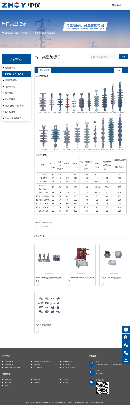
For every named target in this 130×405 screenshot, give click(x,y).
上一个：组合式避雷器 (43, 222)
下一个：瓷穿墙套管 (42, 226)
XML (74, 402)
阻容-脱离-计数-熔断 (14, 105)
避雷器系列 (10, 67)
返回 (118, 70)
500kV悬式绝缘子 (13, 118)
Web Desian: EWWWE (94, 402)
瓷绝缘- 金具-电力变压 (45, 32)
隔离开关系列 (11, 80)
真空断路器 (10, 112)
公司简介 (8, 379)
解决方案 (8, 382)
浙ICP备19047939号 (63, 402)
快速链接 (6, 374)
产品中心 (27, 32)
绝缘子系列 (10, 86)
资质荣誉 (37, 379)
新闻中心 (37, 382)
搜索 (123, 57)
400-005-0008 (101, 374)
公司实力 (8, 386)
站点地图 (80, 402)
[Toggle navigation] (125, 5)
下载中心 (66, 379)
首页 (17, 32)
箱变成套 (9, 93)
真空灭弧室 (10, 99)
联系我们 (66, 382)
